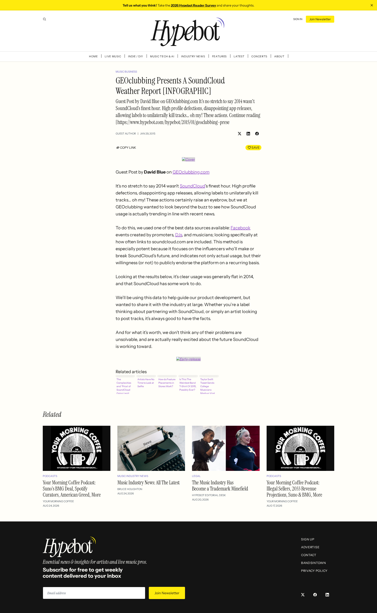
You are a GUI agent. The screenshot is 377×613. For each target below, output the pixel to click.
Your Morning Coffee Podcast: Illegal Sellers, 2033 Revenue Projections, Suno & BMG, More (294, 488)
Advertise (310, 547)
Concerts (259, 56)
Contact (308, 555)
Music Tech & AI (162, 56)
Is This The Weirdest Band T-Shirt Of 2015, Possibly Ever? (187, 384)
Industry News (193, 56)
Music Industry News (132, 476)
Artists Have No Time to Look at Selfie (145, 383)
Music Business (126, 71)
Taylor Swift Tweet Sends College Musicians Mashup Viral (207, 386)
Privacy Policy (314, 571)
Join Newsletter (320, 19)
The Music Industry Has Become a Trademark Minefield (220, 485)
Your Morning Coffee (58, 501)
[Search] (44, 19)
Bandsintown (313, 563)
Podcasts (50, 476)
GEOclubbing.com (191, 172)
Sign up (307, 539)
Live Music (113, 56)
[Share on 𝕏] (239, 133)
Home (93, 56)
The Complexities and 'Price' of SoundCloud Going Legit (124, 386)
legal (196, 476)
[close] (371, 5)
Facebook (240, 227)
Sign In (297, 19)
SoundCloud (192, 186)
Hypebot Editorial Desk (209, 495)
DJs (178, 234)
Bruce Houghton (129, 489)
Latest (239, 56)
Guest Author (126, 133)
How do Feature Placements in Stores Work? (166, 383)
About (279, 56)
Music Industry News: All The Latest (148, 482)
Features (219, 56)
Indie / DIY (135, 56)
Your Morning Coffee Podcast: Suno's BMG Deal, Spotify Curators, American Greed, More (72, 488)
